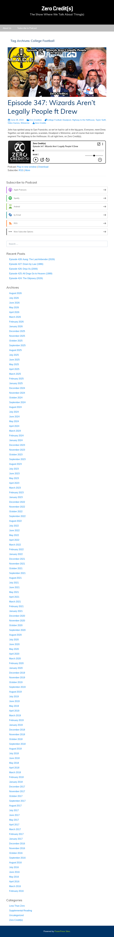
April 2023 (14, 483)
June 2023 (14, 473)
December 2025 (17, 331)
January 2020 (16, 668)
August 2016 (15, 862)
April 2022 (14, 540)
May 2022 (14, 535)
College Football (54, 120)
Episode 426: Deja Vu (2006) (23, 269)
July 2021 (14, 582)
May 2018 (14, 763)
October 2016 (16, 853)
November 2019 (17, 677)
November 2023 (17, 450)
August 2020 (15, 635)
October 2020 (16, 625)
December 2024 (17, 388)
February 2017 (16, 834)
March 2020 (15, 658)
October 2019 (16, 682)
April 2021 (14, 597)
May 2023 (14, 478)
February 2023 (16, 492)
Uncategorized (16, 915)
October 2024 (16, 397)
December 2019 (17, 673)
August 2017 (15, 805)
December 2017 (17, 786)
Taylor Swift (101, 120)
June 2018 (14, 758)
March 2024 (15, 431)
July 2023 (14, 469)
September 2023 (17, 459)
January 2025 (16, 383)
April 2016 (14, 881)
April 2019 (14, 711)
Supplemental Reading (20, 910)
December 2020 (17, 616)
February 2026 (16, 322)
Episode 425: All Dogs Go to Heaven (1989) (30, 273)
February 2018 (16, 777)
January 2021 (16, 611)
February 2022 (16, 549)
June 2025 (14, 359)
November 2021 (17, 563)
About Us (7, 28)
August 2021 (15, 578)
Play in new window (27, 167)
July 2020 (14, 639)
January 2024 (16, 440)
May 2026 (14, 307)
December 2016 (17, 843)
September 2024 (17, 402)
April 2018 (14, 767)
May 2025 (14, 364)
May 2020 (14, 649)
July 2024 (14, 412)
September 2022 (17, 516)
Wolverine (25, 123)
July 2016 (14, 867)
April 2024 (14, 426)
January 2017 (16, 839)
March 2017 (15, 829)
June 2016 (14, 872)
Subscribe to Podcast (27, 28)
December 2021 (17, 559)
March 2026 (15, 317)
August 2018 (15, 749)
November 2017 (17, 791)
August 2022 (15, 521)
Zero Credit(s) (35, 120)
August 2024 (15, 407)
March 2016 (15, 886)
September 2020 (17, 630)
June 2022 (14, 530)
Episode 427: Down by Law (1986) (26, 264)
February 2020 (16, 663)
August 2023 (15, 464)
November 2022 (17, 507)
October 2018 (16, 739)
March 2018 (15, 772)
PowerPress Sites (62, 931)
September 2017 (17, 801)
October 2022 (16, 511)
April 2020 (14, 654)
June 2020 (14, 644)
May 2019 (14, 706)
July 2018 (14, 753)
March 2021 (15, 601)
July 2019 (14, 696)
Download (43, 167)
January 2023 (16, 497)
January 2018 (16, 782)
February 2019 (16, 720)
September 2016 (17, 858)
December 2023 (17, 445)
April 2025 (14, 369)
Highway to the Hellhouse (83, 120)
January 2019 (16, 725)
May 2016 (14, 877)
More (27, 170)
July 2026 (14, 298)
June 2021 (14, 587)
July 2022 (14, 526)
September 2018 (17, 744)
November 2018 (17, 734)
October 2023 (16, 454)
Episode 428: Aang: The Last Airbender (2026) (32, 259)
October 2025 (16, 340)
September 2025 (17, 345)
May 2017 (14, 820)
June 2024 (14, 416)
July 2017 (14, 810)
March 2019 (15, 715)
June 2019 (14, 701)
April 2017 (14, 824)
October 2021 (16, 568)
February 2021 (16, 606)
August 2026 (15, 293)
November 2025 (17, 336)
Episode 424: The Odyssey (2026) (26, 278)
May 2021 (14, 592)
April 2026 (14, 312)
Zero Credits (40, 123)
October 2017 (16, 796)
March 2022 (15, 545)
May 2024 (14, 421)
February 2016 (16, 891)
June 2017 (14, 815)
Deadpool (67, 120)
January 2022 (16, 554)
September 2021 (17, 573)
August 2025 (15, 350)
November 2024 (17, 393)
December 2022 (17, 502)
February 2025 (16, 378)
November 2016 (17, 848)
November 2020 (17, 620)
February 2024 (16, 435)
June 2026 (14, 303)
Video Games (14, 123)
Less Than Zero (17, 906)
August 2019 (15, 692)
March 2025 (15, 374)
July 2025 (14, 355)
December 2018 (17, 730)
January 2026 (16, 326)
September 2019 (17, 687)
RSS (21, 170)
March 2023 (15, 488)
